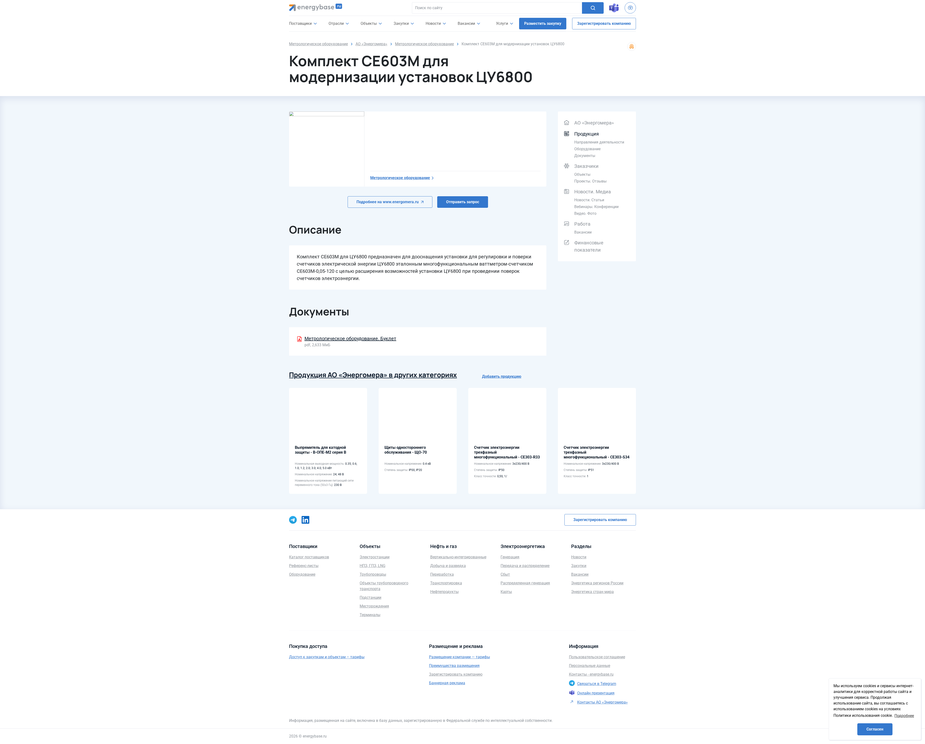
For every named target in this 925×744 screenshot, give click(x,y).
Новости (434, 23)
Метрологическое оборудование (400, 178)
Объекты (582, 174)
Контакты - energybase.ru (591, 674)
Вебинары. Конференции (596, 206)
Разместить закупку (542, 23)
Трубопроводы (373, 574)
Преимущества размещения (454, 665)
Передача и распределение (525, 565)
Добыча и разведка (448, 565)
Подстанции (370, 597)
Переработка (442, 574)
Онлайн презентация (595, 693)
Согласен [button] (874, 729)
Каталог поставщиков (309, 557)
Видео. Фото (585, 213)
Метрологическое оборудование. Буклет (350, 338)
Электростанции (375, 557)
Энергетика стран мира (592, 591)
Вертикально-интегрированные (458, 557)
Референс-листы (303, 565)
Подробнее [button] (904, 715)
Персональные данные (589, 665)
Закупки (402, 23)
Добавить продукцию (501, 376)
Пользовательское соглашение (597, 657)
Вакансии (467, 23)
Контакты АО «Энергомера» (602, 702)
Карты (506, 591)
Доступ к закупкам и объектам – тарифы (326, 657)
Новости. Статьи (589, 200)
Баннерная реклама (447, 683)
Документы (584, 155)
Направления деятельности (599, 142)
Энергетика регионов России (597, 583)
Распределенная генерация (525, 583)
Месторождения (374, 606)
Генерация (510, 557)
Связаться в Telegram (596, 683)
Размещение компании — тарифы (459, 657)
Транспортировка (446, 583)
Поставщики (301, 23)
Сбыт (505, 574)
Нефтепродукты (444, 591)
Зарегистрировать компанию (604, 23)
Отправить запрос (462, 202)
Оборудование (587, 149)
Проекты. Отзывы (590, 181)
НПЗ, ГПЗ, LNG (372, 565)
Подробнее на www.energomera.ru (388, 202)
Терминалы (370, 615)
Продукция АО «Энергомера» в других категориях (373, 374)
